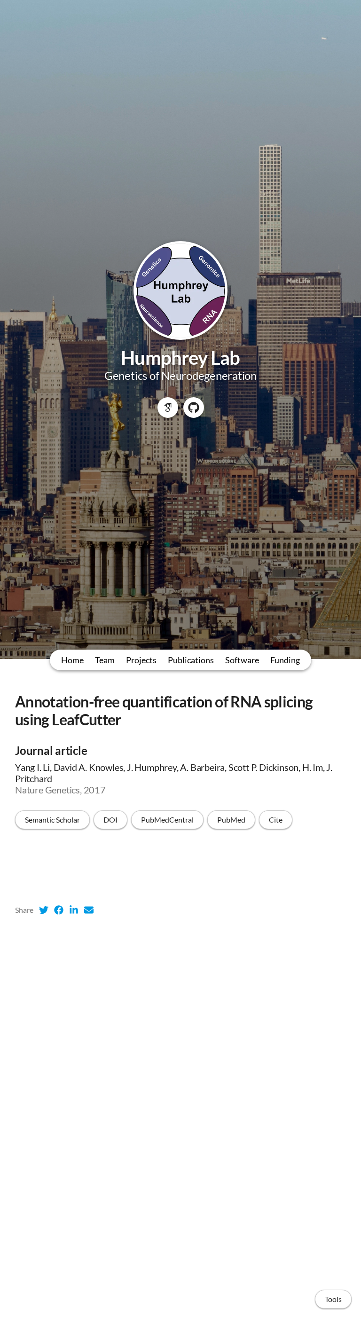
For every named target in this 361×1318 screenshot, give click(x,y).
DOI (110, 819)
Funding (285, 660)
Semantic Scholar (52, 819)
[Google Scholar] (167, 407)
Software (242, 660)
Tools (333, 1298)
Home (72, 660)
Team (105, 660)
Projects (141, 660)
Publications (191, 660)
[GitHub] (193, 407)
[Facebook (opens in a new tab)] (58, 910)
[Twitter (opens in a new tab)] (43, 910)
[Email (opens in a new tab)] (89, 910)
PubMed (231, 819)
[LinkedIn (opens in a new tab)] (73, 910)
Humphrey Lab (180, 357)
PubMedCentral (167, 819)
